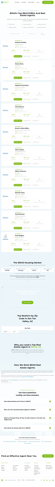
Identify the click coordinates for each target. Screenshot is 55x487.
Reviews (36, 470)
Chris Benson (19, 107)
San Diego (27, 465)
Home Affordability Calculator (9, 441)
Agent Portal (48, 465)
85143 (14, 331)
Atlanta (2, 465)
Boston (2, 468)
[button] (23, 254)
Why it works (37, 468)
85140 (5, 331)
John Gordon (19, 150)
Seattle (26, 470)
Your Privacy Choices (30, 480)
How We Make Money (37, 474)
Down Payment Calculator (34, 441)
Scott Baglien (19, 235)
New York (15, 468)
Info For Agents (49, 467)
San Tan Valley (32, 10)
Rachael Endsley (20, 42)
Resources (36, 471)
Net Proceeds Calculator (46, 441)
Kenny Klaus (19, 64)
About (37, 2)
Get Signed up (49, 468)
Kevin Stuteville (14, 380)
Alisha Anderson (20, 171)
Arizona (26, 10)
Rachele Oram (20, 192)
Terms (18, 480)
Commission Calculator (22, 441)
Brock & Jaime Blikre (22, 128)
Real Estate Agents (21, 10)
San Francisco (27, 467)
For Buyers (23, 2)
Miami (14, 467)
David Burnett (20, 214)
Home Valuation (27, 443)
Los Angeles (15, 465)
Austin (2, 467)
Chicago (3, 470)
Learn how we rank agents (27, 376)
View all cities (27, 462)
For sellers (36, 465)
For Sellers (17, 2)
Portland (15, 470)
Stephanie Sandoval (22, 85)
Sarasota (26, 468)
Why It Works (31, 2)
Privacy (22, 480)
